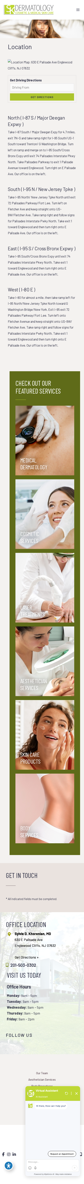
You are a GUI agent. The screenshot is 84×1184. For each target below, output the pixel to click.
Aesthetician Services (42, 1079)
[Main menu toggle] (78, 10)
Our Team (42, 1073)
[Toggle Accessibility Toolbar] (8, 1165)
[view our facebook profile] (9, 1041)
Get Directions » (27, 957)
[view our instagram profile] (15, 1041)
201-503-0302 (23, 965)
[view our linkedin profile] (22, 1041)
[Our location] (80, 1154)
